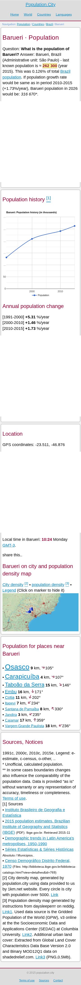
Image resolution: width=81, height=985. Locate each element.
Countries (44, 14)
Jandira (11, 715)
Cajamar (12, 720)
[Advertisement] (40, 141)
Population (23, 24)
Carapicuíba (22, 676)
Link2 (27, 934)
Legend (9, 590)
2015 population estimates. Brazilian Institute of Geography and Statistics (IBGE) (36, 827)
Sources (44, 980)
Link (54, 894)
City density (12, 584)
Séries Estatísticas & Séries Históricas (39, 849)
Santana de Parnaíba (22, 709)
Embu (11, 691)
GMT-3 (8, 545)
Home (14, 14)
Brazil (49, 24)
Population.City (41, 4)
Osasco (17, 667)
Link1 (7, 912)
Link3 (40, 957)
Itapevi (10, 703)
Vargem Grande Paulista (24, 726)
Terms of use (14, 798)
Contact (58, 980)
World (28, 14)
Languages (64, 14)
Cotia (9, 697)
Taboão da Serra (24, 685)
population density (48, 584)
